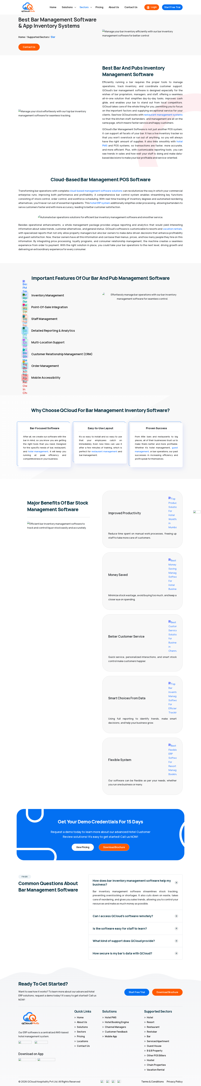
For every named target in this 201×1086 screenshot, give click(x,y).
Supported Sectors (38, 37)
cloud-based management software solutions (95, 190)
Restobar (152, 1031)
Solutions (67, 7)
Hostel (150, 1060)
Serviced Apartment (158, 1041)
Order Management (45, 366)
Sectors (84, 7)
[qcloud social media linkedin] (113, 1081)
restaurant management (105, 451)
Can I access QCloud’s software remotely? (123, 916)
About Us (114, 7)
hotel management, (38, 451)
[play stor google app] (27, 1061)
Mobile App (111, 1036)
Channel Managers (115, 1027)
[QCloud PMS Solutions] (28, 7)
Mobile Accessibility (45, 378)
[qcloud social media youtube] (119, 1081)
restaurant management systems (163, 114)
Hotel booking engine (117, 1022)
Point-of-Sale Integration (49, 307)
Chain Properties (156, 1064)
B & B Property (154, 1050)
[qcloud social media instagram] (108, 1081)
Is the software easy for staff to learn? (120, 928)
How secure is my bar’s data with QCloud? (122, 953)
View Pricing (82, 847)
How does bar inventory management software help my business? (132, 882)
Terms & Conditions (152, 1081)
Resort (150, 1022)
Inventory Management (47, 295)
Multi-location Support (47, 342)
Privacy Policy (175, 1081)
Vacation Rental (156, 1069)
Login (154, 7)
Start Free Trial (172, 7)
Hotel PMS (110, 1017)
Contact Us (130, 7)
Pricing (99, 7)
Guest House (154, 1046)
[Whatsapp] (197, 514)
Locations (82, 1041)
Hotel (150, 1017)
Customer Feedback (116, 1031)
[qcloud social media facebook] (102, 1081)
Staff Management (44, 319)
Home (53, 7)
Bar (149, 1036)
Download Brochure (114, 847)
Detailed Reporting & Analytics (53, 331)
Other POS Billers (156, 1055)
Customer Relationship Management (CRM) (62, 354)
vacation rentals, (173, 228)
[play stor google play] (46, 1061)
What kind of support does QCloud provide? (124, 941)
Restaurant (153, 1027)
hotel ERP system (100, 203)
